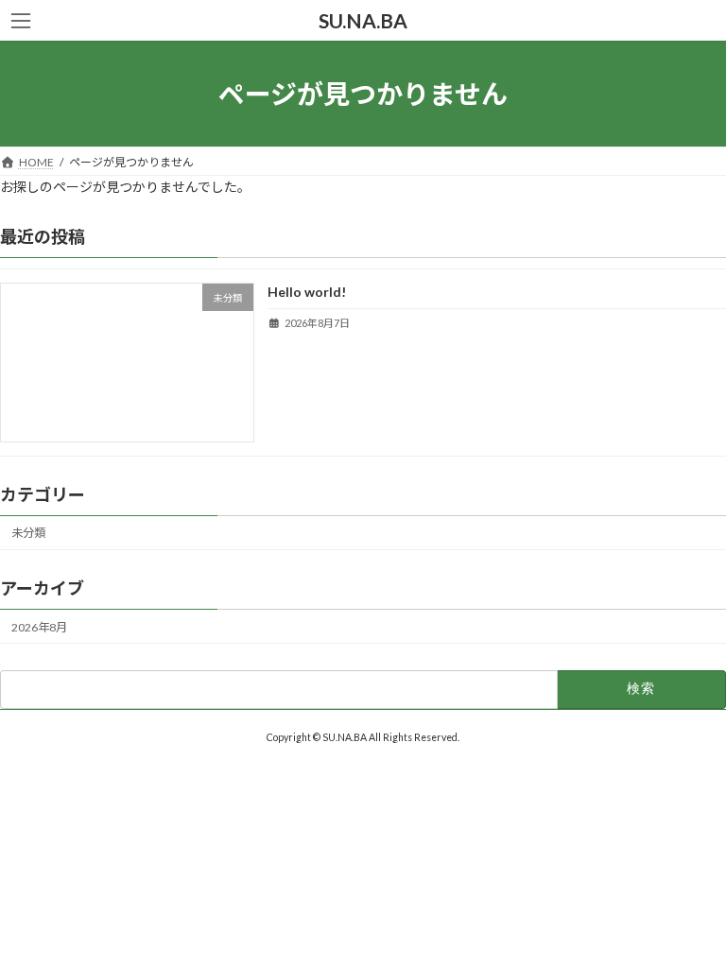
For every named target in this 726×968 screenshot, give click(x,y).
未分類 (28, 534)
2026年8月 (39, 627)
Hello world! (307, 293)
